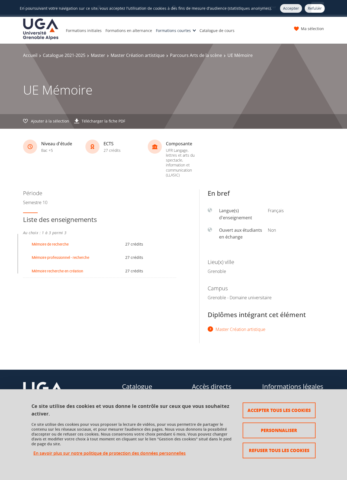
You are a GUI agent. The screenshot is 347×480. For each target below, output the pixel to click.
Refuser (315, 8)
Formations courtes (173, 30)
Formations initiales (84, 30)
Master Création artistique (138, 55)
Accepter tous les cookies (279, 410)
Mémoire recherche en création (57, 270)
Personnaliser (279, 430)
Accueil (30, 55)
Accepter (291, 8)
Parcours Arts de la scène (196, 55)
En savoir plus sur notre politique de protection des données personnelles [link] (109, 453)
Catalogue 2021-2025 (64, 55)
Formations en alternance (128, 30)
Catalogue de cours (217, 30)
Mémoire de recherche (50, 244)
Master (98, 55)
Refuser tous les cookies (279, 450)
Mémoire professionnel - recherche (60, 257)
